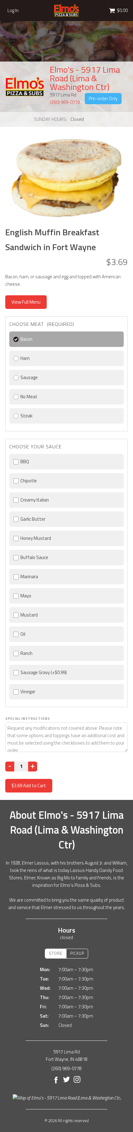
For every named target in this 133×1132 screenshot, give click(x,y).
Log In (13, 10)
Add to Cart (28, 785)
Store (55, 953)
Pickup (77, 953)
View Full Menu (26, 301)
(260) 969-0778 (65, 102)
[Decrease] (9, 766)
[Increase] (32, 766)
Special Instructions (27, 718)
